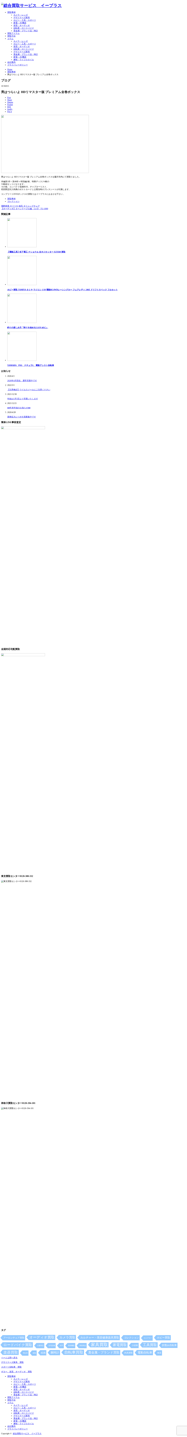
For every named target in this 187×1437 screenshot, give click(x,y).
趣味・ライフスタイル (23, 60)
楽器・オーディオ (21, 25)
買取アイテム (13, 33)
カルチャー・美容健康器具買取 (99, 1337)
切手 (61, 1345)
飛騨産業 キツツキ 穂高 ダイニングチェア (20, 206)
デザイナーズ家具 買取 (12, 1362)
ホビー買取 (163, 1337)
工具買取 (150, 1345)
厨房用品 (82, 1345)
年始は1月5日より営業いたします (22, 399)
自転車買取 (73, 1352)
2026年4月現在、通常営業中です (22, 381)
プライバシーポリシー (17, 65)
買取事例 (11, 12)
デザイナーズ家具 (21, 17)
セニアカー (148, 1338)
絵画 (43, 1352)
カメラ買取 (67, 1337)
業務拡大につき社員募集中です (21, 417)
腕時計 (55, 1352)
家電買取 (120, 1345)
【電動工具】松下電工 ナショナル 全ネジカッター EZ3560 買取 (36, 252)
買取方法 (11, 36)
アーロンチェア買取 (13, 1337)
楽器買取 (10, 1352)
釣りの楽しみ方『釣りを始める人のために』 (27, 327)
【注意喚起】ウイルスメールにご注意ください (28, 390)
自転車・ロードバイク (23, 28)
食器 (159, 1353)
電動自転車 (145, 1352)
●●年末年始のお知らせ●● (18, 408)
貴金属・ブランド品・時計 (25, 31)
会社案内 (11, 62)
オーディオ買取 (41, 1337)
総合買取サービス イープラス (27, 1433)
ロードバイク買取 (17, 1345)
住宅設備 (52, 1345)
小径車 (135, 1345)
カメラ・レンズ (20, 15)
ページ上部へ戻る (9, 1358)
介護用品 (40, 1345)
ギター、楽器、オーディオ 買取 (16, 1372)
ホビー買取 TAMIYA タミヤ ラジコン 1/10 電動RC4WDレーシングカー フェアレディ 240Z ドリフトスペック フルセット (62, 290)
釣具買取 (128, 1353)
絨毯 (34, 1353)
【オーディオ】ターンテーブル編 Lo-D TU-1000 (24, 209)
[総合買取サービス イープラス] (31, 5)
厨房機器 (71, 1345)
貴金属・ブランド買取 (104, 1352)
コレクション (13, 201)
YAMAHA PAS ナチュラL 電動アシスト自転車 (30, 365)
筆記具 (25, 1353)
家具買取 (99, 1344)
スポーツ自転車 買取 (11, 1367)
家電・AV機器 (19, 23)
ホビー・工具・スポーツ (24, 20)
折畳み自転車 (169, 1345)
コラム (10, 39)
